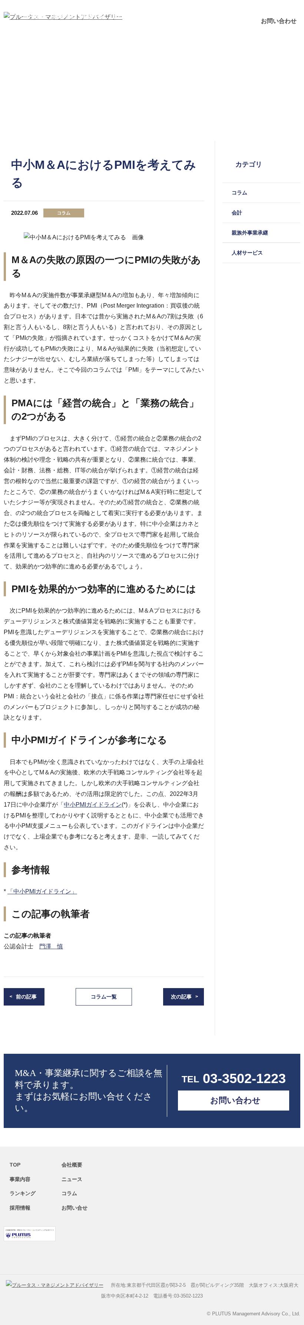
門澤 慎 (51, 946)
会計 (237, 213)
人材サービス (247, 253)
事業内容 (63, 17)
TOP (15, 1165)
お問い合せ (74, 1208)
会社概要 (33, 17)
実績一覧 (92, 17)
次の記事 (181, 997)
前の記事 (26, 997)
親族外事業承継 (250, 233)
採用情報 (20, 1208)
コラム (234, 17)
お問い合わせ (279, 21)
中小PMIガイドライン (93, 804)
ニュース (172, 17)
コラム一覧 (104, 997)
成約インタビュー (132, 17)
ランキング (205, 17)
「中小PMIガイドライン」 (42, 891)
